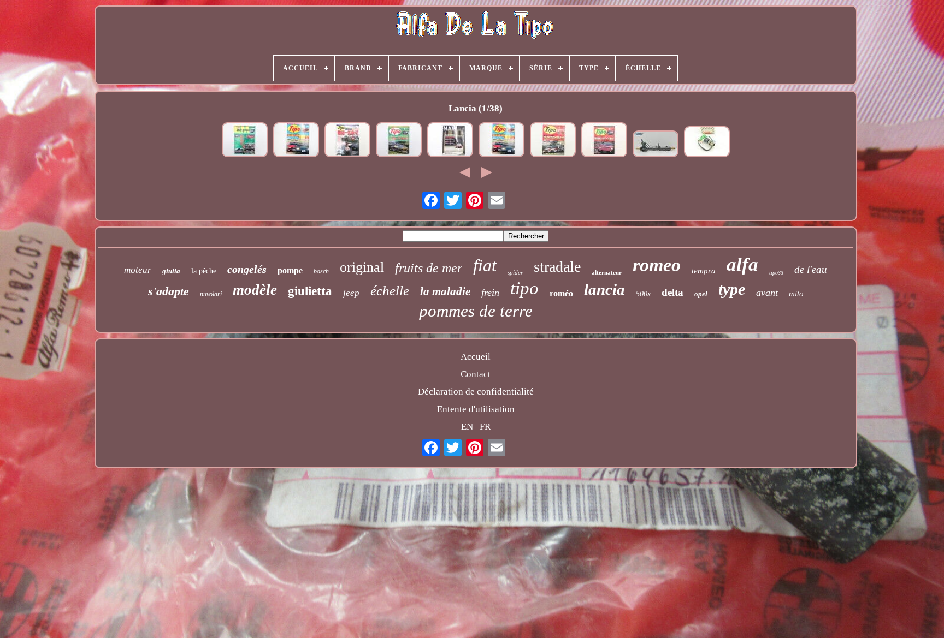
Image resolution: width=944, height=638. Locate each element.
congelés (247, 269)
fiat (485, 265)
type (731, 289)
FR (485, 426)
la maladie (445, 291)
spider (515, 272)
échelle (389, 290)
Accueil (476, 356)
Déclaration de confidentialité (476, 391)
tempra (704, 270)
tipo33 (776, 273)
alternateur (607, 272)
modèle (255, 290)
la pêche (203, 271)
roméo (561, 293)
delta (672, 292)
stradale (557, 266)
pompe (290, 270)
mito (796, 293)
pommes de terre (476, 310)
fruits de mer (428, 268)
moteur (137, 270)
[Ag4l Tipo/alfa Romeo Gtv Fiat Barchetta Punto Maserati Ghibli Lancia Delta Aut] (244, 141)
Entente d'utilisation (476, 409)
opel (700, 294)
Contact (476, 374)
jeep (351, 293)
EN (467, 426)
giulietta (310, 291)
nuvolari (211, 294)
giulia (171, 271)
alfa (742, 264)
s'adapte (168, 291)
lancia (604, 289)
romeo (657, 265)
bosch (321, 271)
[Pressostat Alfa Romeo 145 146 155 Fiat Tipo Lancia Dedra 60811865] (706, 143)
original (362, 267)
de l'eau (810, 269)
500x (643, 294)
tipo (524, 288)
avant (767, 292)
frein (490, 292)
